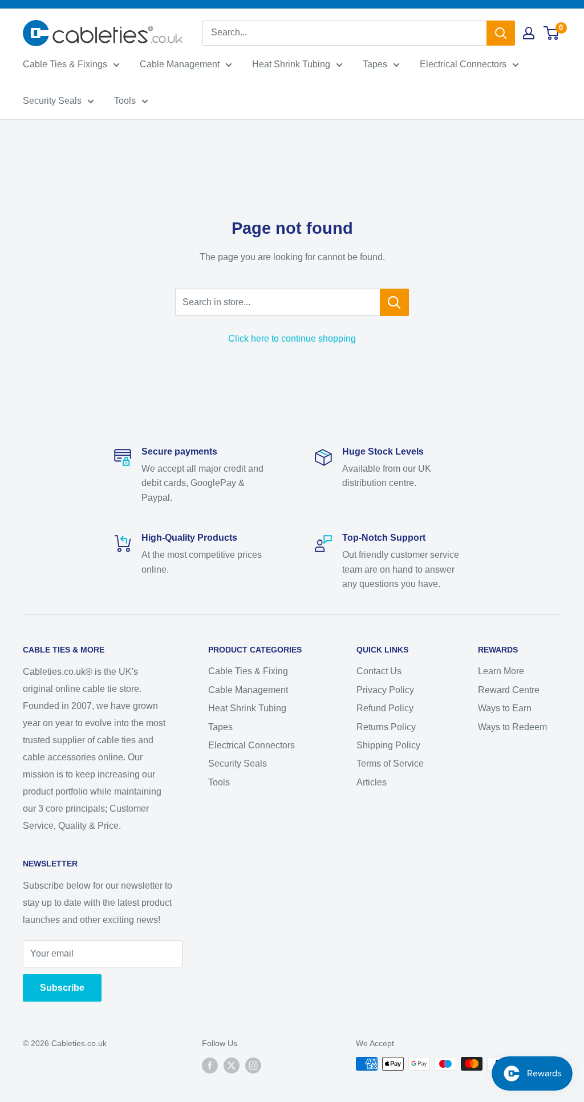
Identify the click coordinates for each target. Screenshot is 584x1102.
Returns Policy (386, 727)
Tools (125, 101)
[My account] (528, 33)
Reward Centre (509, 690)
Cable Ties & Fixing (248, 671)
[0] (552, 33)
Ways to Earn (505, 708)
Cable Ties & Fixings (65, 64)
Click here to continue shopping (292, 338)
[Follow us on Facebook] (210, 1065)
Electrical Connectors (463, 64)
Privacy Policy (385, 690)
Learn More (501, 671)
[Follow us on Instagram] (253, 1065)
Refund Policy (384, 708)
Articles (371, 782)
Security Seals (52, 101)
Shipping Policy (388, 745)
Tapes (375, 64)
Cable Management (180, 64)
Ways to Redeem (512, 727)
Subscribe (62, 987)
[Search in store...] (394, 302)
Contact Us (379, 671)
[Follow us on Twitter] (232, 1065)
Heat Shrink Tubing (291, 64)
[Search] (500, 33)
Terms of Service (390, 763)
